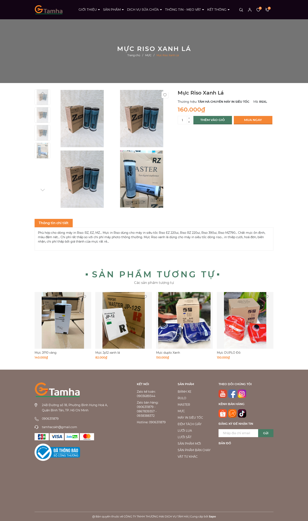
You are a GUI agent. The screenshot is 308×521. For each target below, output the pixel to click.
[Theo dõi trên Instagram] (242, 394)
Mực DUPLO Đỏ (229, 353)
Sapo (212, 516)
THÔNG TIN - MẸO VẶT (183, 10)
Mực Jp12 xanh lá (107, 353)
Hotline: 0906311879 (151, 422)
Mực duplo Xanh (168, 353)
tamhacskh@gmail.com (59, 427)
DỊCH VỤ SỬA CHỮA (143, 10)
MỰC (181, 411)
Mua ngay (253, 120)
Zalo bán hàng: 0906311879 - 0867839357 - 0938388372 (147, 409)
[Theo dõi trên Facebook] (232, 394)
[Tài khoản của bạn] (249, 10)
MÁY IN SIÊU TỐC (190, 418)
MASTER (184, 405)
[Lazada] (232, 413)
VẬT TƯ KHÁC (188, 457)
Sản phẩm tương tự (154, 274)
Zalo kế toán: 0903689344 (146, 394)
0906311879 (50, 419)
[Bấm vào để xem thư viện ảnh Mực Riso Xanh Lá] (82, 119)
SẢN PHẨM (112, 10)
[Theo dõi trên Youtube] (223, 394)
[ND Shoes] (57, 436)
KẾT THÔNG (216, 10)
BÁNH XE (184, 392)
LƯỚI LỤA (185, 431)
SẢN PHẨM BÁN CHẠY (194, 450)
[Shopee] (223, 413)
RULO (182, 398)
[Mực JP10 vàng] (63, 320)
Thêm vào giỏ (212, 120)
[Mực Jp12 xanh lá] (123, 320)
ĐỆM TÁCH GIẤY (190, 424)
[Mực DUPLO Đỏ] (245, 320)
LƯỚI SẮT (185, 437)
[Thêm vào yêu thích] (165, 94)
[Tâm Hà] (42, 436)
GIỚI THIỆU (88, 10)
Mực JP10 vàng (46, 353)
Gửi (265, 433)
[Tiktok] (242, 413)
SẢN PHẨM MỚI (189, 444)
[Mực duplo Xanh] (184, 320)
